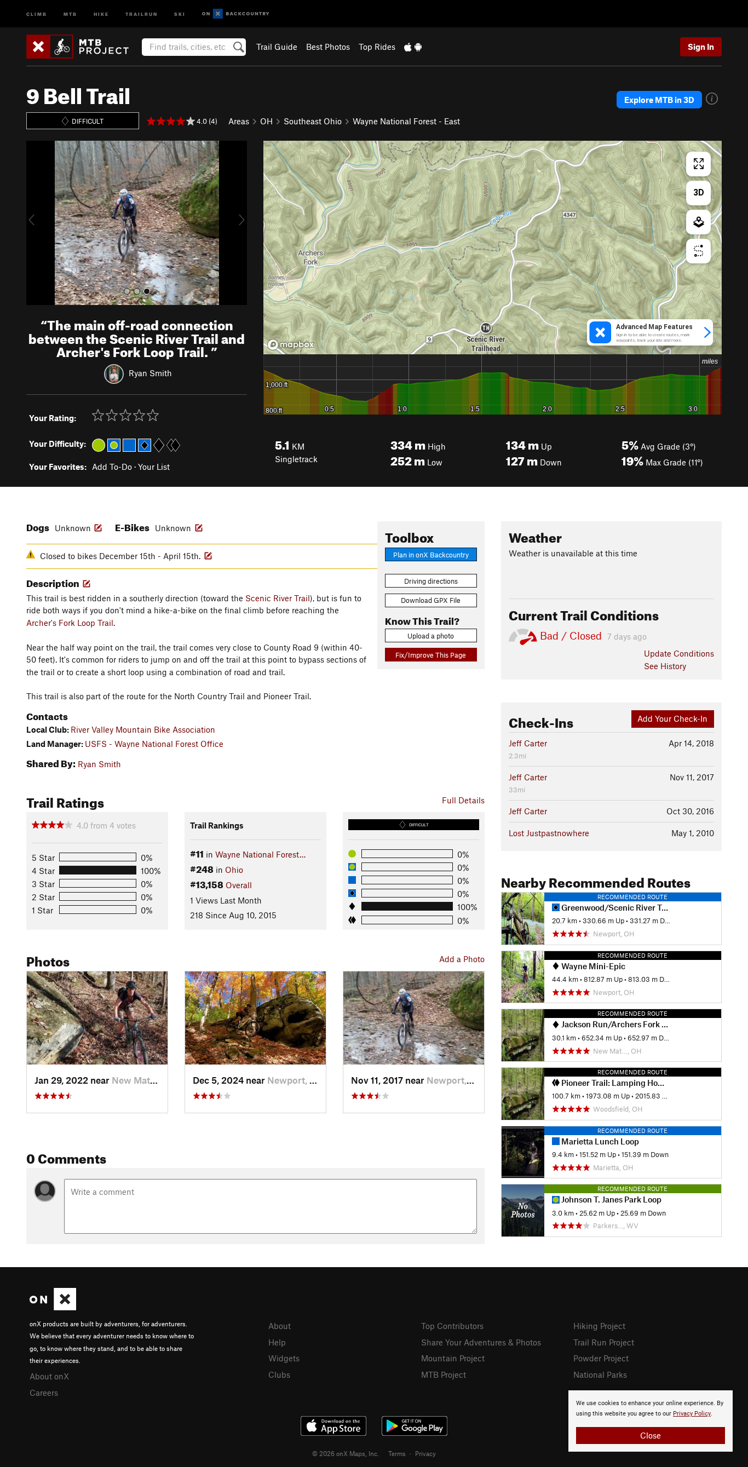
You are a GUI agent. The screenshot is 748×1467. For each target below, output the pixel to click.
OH (266, 121)
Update (679, 653)
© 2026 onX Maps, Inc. (345, 1453)
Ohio (234, 870)
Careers (44, 1392)
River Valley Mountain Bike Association (143, 729)
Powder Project (601, 1358)
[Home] (83, 46)
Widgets (284, 1358)
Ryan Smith (150, 373)
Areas (238, 121)
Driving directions (431, 581)
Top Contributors (452, 1326)
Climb (36, 13)
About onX (49, 1376)
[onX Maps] (53, 1307)
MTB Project (443, 1374)
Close (650, 1435)
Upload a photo (430, 635)
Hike (101, 13)
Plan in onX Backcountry (431, 554)
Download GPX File (431, 600)
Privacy (425, 1453)
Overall (239, 885)
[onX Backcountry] (236, 14)
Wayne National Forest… (260, 854)
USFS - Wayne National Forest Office (154, 744)
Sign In (701, 46)
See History (665, 666)
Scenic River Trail (277, 598)
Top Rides (377, 46)
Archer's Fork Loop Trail (69, 623)
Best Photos (328, 46)
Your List (154, 466)
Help (277, 1342)
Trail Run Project (603, 1342)
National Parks (600, 1374)
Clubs (279, 1374)
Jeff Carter (528, 743)
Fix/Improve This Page (430, 655)
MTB (70, 13)
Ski (180, 13)
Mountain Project (453, 1358)
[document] (650, 1421)
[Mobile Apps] (413, 46)
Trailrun (141, 13)
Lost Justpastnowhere (549, 833)
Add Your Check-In (672, 718)
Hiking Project (599, 1326)
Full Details (463, 800)
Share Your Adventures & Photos (481, 1342)
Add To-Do (112, 466)
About (279, 1326)
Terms (397, 1453)
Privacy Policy (692, 1413)
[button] (37, 223)
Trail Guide (276, 46)
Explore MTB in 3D (659, 100)
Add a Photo (462, 959)
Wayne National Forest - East (406, 121)
